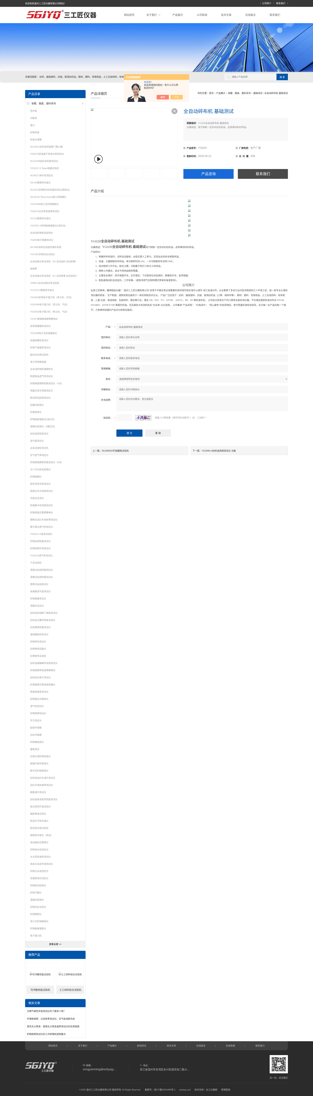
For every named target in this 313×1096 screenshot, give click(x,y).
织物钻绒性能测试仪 (40, 541)
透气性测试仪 (37, 706)
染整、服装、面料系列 (43, 103)
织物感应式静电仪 (39, 699)
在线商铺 (230, 1045)
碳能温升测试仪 (38, 792)
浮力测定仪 (36, 720)
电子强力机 (36, 935)
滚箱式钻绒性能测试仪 (41, 577)
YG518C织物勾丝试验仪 (42, 254)
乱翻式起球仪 (37, 405)
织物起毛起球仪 (38, 885)
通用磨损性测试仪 (39, 634)
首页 (211, 93)
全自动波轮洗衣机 (39, 448)
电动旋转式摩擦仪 (39, 842)
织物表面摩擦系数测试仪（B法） (47, 462)
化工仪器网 (211, 1090)
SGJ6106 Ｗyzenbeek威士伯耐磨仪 (48, 197)
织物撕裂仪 (36, 914)
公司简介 (266, 3)
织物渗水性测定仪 (39, 849)
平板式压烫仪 (37, 498)
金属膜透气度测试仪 (40, 591)
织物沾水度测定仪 (39, 871)
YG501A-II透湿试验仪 (41, 534)
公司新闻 (202, 15)
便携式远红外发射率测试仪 (44, 519)
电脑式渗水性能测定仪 (41, 390)
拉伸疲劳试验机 (38, 656)
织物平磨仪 (36, 892)
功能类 (33, 118)
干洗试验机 (36, 562)
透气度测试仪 (37, 440)
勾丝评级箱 (36, 734)
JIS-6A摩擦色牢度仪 (40, 182)
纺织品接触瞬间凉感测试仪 (44, 663)
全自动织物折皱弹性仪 (41, 369)
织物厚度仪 (36, 412)
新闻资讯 (141, 1045)
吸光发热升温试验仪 (40, 806)
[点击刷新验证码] (143, 418)
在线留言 (250, 15)
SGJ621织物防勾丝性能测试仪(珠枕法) (50, 189)
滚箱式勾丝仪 (37, 605)
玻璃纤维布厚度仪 (39, 763)
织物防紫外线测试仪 (40, 548)
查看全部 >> (55, 944)
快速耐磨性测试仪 (39, 340)
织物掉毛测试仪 (38, 641)
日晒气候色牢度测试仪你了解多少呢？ (46, 1011)
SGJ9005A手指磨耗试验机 (115, 450)
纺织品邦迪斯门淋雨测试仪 (44, 613)
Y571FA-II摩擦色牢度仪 (42, 290)
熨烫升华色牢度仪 (39, 821)
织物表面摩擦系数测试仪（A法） (47, 383)
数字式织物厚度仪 (39, 770)
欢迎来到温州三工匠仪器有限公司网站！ (45, 3)
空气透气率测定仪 (39, 455)
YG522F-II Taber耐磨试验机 (44, 168)
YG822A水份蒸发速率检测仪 (44, 211)
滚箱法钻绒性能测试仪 (41, 570)
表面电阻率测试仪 (39, 691)
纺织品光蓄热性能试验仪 (42, 620)
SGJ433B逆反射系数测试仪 (44, 161)
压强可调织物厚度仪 (40, 756)
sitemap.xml (185, 1090)
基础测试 (34, 749)
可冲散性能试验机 (40, 990)
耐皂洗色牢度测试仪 (40, 483)
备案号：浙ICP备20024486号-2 (160, 1090)
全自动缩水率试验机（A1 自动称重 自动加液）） (54, 275)
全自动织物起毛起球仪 (41, 232)
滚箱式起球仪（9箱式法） (43, 426)
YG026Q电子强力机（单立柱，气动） (49, 311)
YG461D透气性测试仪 (41, 555)
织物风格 (34, 132)
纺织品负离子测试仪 (40, 677)
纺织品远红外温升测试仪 (42, 778)
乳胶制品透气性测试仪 (41, 376)
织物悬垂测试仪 (38, 598)
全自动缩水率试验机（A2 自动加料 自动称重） (54, 261)
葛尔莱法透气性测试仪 (41, 527)
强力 (32, 125)
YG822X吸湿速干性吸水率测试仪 (47, 154)
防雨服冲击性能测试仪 (41, 505)
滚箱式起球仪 (37, 899)
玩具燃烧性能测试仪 (40, 627)
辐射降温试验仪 (38, 813)
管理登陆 (225, 1090)
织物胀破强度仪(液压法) (42, 419)
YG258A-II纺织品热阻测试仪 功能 (219, 450)
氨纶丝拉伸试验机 (39, 354)
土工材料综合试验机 (70, 990)
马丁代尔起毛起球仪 (40, 469)
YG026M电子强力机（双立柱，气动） (49, 304)
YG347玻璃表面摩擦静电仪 (44, 319)
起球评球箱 (36, 727)
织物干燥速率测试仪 (40, 347)
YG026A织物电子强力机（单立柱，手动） (51, 297)
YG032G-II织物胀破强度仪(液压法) (48, 225)
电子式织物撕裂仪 (39, 921)
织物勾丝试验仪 (38, 907)
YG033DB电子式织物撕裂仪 (44, 204)
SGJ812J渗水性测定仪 (41, 175)
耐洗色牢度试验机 (39, 828)
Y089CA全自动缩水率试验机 (44, 283)
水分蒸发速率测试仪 (40, 856)
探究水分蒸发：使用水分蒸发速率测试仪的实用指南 (53, 1026)
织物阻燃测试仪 (38, 713)
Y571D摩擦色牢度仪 (40, 218)
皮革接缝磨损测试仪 (40, 326)
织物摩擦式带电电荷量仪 (42, 684)
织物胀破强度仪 (38, 928)
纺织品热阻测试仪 (39, 433)
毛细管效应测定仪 (39, 878)
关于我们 (151, 15)
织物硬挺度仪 (37, 742)
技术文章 (226, 15)
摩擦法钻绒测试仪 (39, 584)
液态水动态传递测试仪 (41, 864)
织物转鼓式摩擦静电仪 (41, 512)
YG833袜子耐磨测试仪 (41, 240)
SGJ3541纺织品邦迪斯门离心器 (46, 146)
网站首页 (129, 15)
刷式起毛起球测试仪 (40, 397)
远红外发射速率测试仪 (41, 785)
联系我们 (280, 3)
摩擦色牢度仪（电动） (41, 835)
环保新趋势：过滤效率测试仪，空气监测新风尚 (51, 1018)
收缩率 (33, 268)
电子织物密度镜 (38, 362)
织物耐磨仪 (36, 476)
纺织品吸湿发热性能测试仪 (44, 799)
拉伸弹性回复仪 (38, 648)
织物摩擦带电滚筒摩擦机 (42, 670)
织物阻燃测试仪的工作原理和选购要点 (46, 1034)
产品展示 (177, 15)
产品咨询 (208, 174)
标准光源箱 (36, 139)
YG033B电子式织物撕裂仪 (43, 333)
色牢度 (33, 111)
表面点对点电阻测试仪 (41, 491)
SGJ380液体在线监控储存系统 (45, 247)
